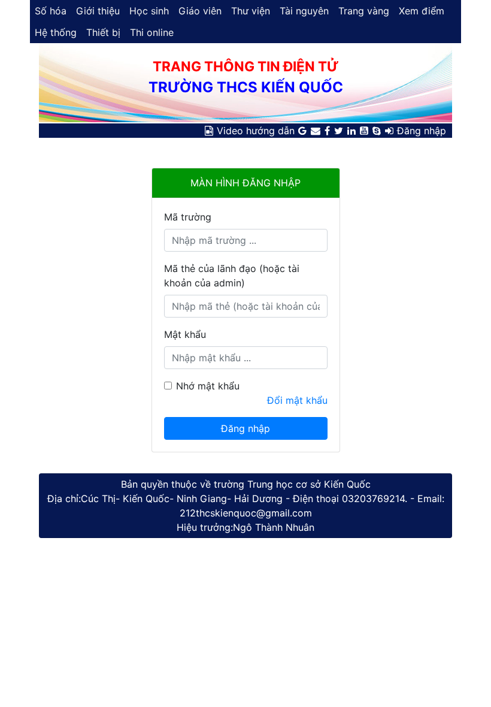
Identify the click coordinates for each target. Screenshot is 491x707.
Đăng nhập (421, 131)
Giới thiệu (98, 11)
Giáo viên (200, 11)
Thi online (152, 32)
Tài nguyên (304, 11)
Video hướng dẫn (256, 131)
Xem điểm (421, 11)
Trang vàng (363, 11)
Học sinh (149, 11)
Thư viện (250, 11)
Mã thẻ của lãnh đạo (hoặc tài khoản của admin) (231, 275)
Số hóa (50, 11)
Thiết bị (103, 32)
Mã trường (187, 217)
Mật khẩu (185, 334)
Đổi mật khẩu (297, 400)
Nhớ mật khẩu (208, 386)
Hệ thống (56, 32)
